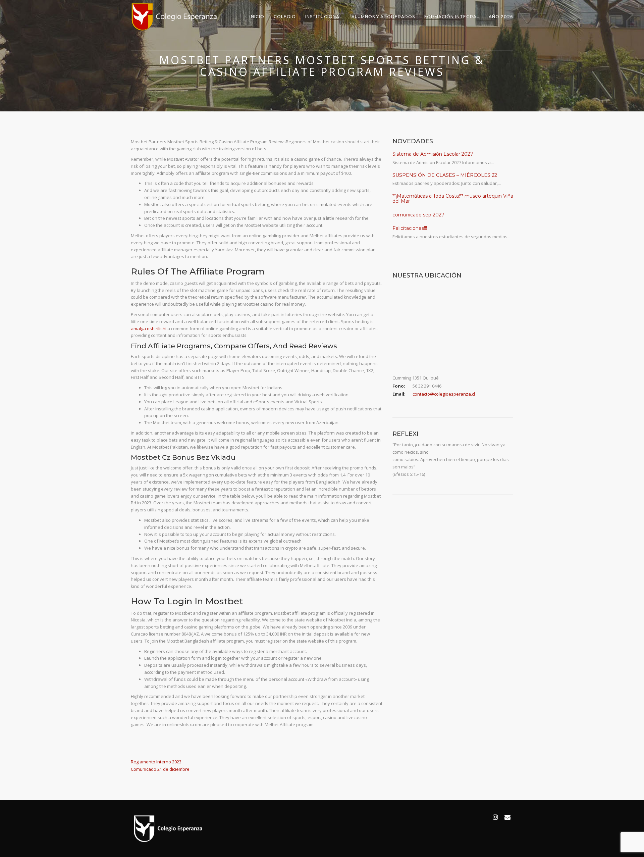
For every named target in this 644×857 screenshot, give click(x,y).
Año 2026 (501, 16)
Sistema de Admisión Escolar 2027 (432, 154)
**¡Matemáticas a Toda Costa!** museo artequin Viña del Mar (452, 198)
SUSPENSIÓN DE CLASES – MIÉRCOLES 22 (444, 175)
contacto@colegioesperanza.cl (444, 394)
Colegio (285, 16)
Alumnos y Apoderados (383, 16)
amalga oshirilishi (148, 328)
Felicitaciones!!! (409, 228)
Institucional (323, 16)
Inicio (257, 16)
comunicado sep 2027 (418, 215)
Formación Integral (451, 16)
